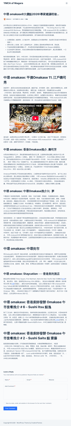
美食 (27, 19)
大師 (12, 284)
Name (7, 380)
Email (29, 380)
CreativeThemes (36, 423)
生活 (63, 279)
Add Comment (10, 386)
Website (51, 380)
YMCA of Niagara (13, 3)
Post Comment (10, 408)
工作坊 (57, 320)
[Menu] (66, 3)
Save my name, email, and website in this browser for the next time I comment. (29, 403)
